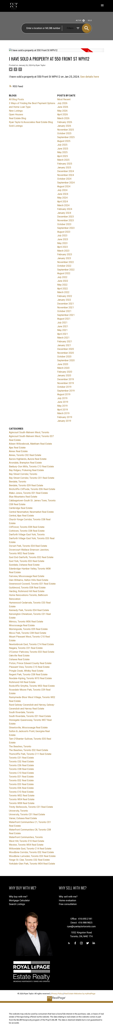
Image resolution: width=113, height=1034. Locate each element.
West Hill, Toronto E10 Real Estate (26, 841)
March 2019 (63, 413)
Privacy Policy (57, 993)
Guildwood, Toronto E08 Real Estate (27, 587)
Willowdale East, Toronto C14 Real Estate (30, 848)
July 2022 (62, 277)
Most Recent (63, 99)
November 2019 (65, 383)
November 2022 (65, 262)
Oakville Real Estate (19, 655)
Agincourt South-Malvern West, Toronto (29, 432)
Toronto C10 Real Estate (21, 773)
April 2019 (62, 409)
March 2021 (63, 337)
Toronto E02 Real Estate (21, 780)
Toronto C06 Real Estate (21, 765)
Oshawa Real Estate (19, 659)
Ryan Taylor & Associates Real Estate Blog (31, 122)
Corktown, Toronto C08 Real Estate (27, 530)
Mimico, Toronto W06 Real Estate (26, 621)
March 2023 (63, 250)
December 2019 (65, 379)
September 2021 (66, 315)
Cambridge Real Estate (21, 508)
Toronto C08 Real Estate (21, 769)
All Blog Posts (16, 99)
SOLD (90, 20)
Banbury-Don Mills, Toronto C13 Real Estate (31, 466)
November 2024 (65, 175)
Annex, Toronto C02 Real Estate (25, 455)
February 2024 (64, 209)
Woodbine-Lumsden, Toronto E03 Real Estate (32, 856)
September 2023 (66, 228)
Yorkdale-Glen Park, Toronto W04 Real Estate (32, 863)
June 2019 (62, 402)
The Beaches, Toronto (20, 746)
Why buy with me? (18, 896)
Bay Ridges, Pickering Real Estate (26, 470)
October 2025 (64, 133)
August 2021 (63, 318)
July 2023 (62, 235)
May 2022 (62, 284)
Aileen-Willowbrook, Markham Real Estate (30, 443)
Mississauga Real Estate (22, 625)
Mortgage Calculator (19, 900)
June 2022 (62, 280)
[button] (69, 943)
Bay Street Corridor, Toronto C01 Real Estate (31, 478)
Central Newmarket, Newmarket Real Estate (31, 511)
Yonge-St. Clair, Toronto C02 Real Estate (29, 859)
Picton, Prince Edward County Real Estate (30, 663)
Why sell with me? (68, 896)
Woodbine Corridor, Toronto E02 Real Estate (31, 852)
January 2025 (64, 167)
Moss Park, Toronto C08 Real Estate (27, 633)
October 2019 (64, 386)
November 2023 (65, 220)
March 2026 (63, 118)
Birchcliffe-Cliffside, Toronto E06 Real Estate (32, 489)
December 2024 (65, 171)
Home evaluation (67, 900)
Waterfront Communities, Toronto (26, 837)
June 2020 (62, 364)
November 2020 (65, 352)
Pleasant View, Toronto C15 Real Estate (29, 667)
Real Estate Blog (17, 118)
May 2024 (62, 197)
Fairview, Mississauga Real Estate (26, 576)
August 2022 (63, 273)
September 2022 (66, 269)
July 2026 (62, 103)
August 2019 (63, 394)
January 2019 (64, 420)
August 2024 (63, 186)
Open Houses (16, 114)
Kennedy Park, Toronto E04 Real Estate (29, 610)
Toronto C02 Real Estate (21, 761)
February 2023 (64, 254)
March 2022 (63, 292)
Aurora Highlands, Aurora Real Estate (27, 459)
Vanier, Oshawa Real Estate (23, 818)
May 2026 (62, 110)
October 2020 (64, 356)
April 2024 (62, 201)
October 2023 (64, 224)
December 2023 (65, 216)
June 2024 (62, 194)
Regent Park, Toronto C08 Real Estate (28, 674)
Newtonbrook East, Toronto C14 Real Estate (31, 644)
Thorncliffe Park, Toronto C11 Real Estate (30, 754)
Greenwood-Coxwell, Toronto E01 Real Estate (32, 583)
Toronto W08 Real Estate (21, 803)
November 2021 (65, 307)
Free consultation (68, 904)
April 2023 (62, 246)
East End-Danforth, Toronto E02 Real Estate (31, 557)
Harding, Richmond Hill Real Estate (26, 591)
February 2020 (64, 371)
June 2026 (62, 107)
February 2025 (64, 163)
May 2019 (62, 405)
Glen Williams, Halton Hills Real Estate (28, 580)
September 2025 (66, 137)
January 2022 (64, 299)
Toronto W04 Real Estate (21, 799)
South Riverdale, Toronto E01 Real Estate (30, 716)
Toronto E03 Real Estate (21, 784)
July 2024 (62, 190)
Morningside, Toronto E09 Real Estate (28, 629)
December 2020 (65, 349)
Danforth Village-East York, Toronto (27, 534)
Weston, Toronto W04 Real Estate (26, 844)
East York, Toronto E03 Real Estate (26, 561)
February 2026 (64, 122)
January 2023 (64, 258)
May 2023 (62, 243)
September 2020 (66, 360)
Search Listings (17, 904)
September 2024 (66, 182)
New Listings (16, 110)
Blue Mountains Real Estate (23, 496)
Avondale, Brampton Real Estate (25, 462)
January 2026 (64, 125)
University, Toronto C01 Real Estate (27, 814)
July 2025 (62, 144)
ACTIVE (78, 20)
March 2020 (63, 368)
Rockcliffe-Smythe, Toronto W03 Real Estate (32, 685)
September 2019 (66, 390)
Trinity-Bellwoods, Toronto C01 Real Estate (31, 807)
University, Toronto (18, 810)
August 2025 (63, 141)
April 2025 (62, 156)
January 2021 (64, 345)
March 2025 (63, 159)
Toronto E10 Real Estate (21, 791)
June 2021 (62, 326)
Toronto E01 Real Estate (21, 776)
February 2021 (64, 341)
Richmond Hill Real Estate (22, 682)
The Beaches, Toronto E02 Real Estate (28, 750)
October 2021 (64, 311)
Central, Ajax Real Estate (21, 515)
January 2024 (64, 213)
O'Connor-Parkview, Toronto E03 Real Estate (31, 651)
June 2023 (62, 239)
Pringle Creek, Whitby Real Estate (26, 670)
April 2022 (62, 288)
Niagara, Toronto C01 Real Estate (26, 648)
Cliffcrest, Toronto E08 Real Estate (26, 527)
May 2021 (62, 330)
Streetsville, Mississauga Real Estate (28, 727)
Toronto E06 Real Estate (21, 788)
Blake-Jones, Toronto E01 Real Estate (28, 493)
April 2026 (62, 114)
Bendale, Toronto (17, 481)
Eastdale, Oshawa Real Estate (24, 564)
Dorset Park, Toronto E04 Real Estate (28, 545)
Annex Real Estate (18, 451)
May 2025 (62, 152)
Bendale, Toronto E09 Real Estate (26, 485)
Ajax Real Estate (17, 447)
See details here (89, 76)
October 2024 (64, 178)
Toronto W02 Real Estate (21, 795)
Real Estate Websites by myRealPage (79, 993)
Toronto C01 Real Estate (21, 757)
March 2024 (63, 205)
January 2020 (64, 375)
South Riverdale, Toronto (21, 712)
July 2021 (62, 322)
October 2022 (64, 265)
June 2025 (62, 148)
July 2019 (62, 398)
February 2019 (64, 417)
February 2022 (64, 296)
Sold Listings (16, 125)
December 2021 (65, 303)
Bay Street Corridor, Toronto (23, 474)
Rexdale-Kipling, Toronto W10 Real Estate (30, 678)
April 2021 (62, 334)
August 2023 (63, 231)
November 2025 (65, 129)
